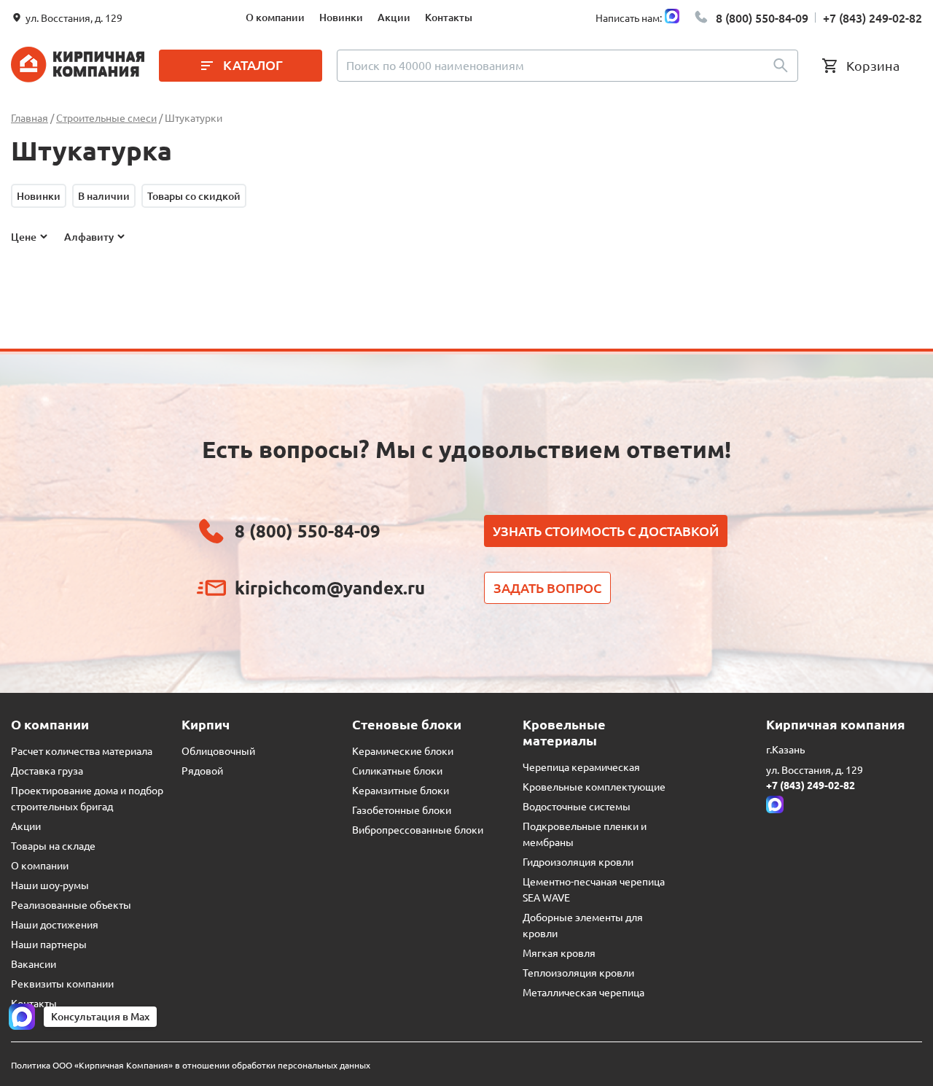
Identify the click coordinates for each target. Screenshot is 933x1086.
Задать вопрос (547, 587)
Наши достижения (54, 924)
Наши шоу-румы (50, 884)
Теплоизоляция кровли (578, 972)
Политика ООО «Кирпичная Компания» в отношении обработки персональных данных (190, 1065)
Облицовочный (218, 750)
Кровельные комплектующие (594, 786)
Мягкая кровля (559, 952)
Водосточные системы (577, 805)
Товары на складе (53, 845)
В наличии (104, 196)
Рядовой (202, 770)
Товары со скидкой (194, 196)
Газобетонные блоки (401, 809)
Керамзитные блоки (400, 789)
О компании (275, 17)
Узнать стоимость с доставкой (606, 530)
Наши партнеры (49, 943)
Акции (394, 17)
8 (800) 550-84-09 (762, 17)
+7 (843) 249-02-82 (872, 17)
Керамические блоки (402, 750)
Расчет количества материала (81, 750)
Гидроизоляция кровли (578, 861)
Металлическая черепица (583, 991)
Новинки (341, 17)
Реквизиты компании (62, 983)
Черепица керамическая (581, 766)
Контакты (448, 17)
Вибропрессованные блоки (417, 829)
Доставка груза (47, 770)
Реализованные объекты (71, 904)
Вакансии (33, 963)
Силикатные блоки (397, 770)
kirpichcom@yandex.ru (330, 587)
